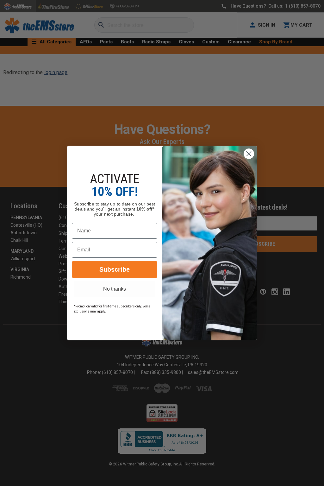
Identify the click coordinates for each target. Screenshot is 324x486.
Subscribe (114, 269)
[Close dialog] (248, 153)
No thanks (114, 289)
